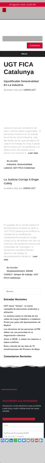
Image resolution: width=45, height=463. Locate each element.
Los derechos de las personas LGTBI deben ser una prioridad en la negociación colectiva (22, 332)
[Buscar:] (22, 291)
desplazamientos (16, 271)
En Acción (12, 161)
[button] (4, 10)
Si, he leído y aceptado (14, 436)
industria (11, 164)
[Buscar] (39, 38)
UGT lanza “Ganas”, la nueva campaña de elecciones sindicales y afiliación (21, 309)
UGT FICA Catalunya (24, 168)
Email (6, 425)
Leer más (33, 153)
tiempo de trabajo (23, 274)
